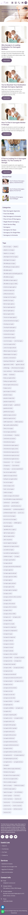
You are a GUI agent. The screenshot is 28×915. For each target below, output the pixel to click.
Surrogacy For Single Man (12, 232)
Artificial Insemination (9, 293)
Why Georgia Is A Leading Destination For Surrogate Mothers (10, 47)
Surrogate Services (18, 761)
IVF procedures (15, 465)
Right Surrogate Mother (9, 536)
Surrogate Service (8, 761)
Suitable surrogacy (8, 556)
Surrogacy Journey (8, 660)
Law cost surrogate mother (10, 472)
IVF (12, 462)
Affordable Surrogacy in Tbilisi (10, 283)
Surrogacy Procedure (18, 667)
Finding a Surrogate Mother (10, 381)
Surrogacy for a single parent (10, 630)
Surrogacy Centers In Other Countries (12, 596)
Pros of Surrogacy (8, 522)
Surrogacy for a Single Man (10, 627)
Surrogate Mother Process (10, 735)
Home (3, 15)
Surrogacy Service (19, 681)
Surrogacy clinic (7, 600)
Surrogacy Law (17, 660)
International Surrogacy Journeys (11, 455)
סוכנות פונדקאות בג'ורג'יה (17, 802)
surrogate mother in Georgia (10, 728)
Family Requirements (18, 371)
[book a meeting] (12, 2)
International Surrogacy (9, 442)
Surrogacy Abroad (8, 563)
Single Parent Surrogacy (11, 222)
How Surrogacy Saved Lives (10, 431)
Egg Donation (20, 361)
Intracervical (7, 462)
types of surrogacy (8, 792)
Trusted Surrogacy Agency (10, 788)
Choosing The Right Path (9, 330)
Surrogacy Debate (8, 620)
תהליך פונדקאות (7, 812)
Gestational (17, 404)
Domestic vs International (10, 357)
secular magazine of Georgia (10, 543)
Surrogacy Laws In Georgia (9, 664)
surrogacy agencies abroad (10, 573)
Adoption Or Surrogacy (9, 250)
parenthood (6, 505)
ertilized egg (6, 367)
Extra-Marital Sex (8, 371)
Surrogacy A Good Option (9, 559)
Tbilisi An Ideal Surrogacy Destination (12, 768)
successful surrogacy (9, 549)
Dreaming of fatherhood (9, 361)
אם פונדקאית (17, 795)
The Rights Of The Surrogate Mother (11, 775)
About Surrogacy (7, 246)
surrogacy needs (7, 667)
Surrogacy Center (8, 593)
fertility (5, 374)
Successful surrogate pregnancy (11, 553)
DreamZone (14, 913)
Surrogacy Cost (7, 617)
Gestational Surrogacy (9, 411)
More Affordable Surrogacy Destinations (13, 499)
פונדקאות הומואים (7, 809)
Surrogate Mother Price (9, 731)
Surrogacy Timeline (8, 701)
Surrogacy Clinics (8, 610)
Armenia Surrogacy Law (9, 290)
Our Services (5, 849)
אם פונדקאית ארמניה (8, 798)
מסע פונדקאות (7, 802)
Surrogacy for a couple (9, 623)
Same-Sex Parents (8, 539)
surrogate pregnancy (19, 755)
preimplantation (7, 509)
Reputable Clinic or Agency (10, 529)
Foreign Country (7, 388)
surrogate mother (18, 718)
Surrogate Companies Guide (10, 714)
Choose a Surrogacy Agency (10, 317)
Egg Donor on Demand (7, 869)
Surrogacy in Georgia (8, 650)
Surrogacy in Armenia (11, 235)
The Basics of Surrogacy (9, 772)
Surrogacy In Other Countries (10, 654)
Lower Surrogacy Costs (9, 485)
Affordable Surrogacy (8, 276)
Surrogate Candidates (9, 708)
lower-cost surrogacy (9, 489)
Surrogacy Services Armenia (10, 687)
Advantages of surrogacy (9, 260)
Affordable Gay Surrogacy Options (11, 266)
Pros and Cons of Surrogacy (10, 519)
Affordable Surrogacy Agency (10, 280)
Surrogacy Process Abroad (10, 674)
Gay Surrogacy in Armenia (12, 216)
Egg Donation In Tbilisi (9, 364)
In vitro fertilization (8, 435)
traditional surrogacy (19, 785)
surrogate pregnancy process (10, 758)
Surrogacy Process (8, 671)
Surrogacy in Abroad (8, 640)
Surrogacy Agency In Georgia (10, 590)
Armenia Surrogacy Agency (10, 287)
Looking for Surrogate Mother (10, 479)
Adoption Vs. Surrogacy (9, 253)
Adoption (16, 246)
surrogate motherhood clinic (10, 741)
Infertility (17, 435)
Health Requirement (8, 421)
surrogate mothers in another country (12, 751)
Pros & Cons (21, 512)
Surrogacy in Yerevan (19, 657)
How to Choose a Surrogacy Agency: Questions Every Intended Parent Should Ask (17, 182)
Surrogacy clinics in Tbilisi (10, 613)
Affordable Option (8, 270)
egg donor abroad (20, 364)
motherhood (7, 502)
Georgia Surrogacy (8, 394)
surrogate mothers (8, 748)
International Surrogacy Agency (11, 445)
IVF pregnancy (7, 465)
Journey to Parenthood (17, 468)
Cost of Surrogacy (18, 340)
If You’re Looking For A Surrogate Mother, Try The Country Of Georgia (13, 161)
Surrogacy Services (8, 684)
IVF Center (17, 462)
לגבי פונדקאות (18, 798)
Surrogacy (7, 227)
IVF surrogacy (7, 468)
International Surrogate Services (11, 458)
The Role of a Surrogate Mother (11, 778)
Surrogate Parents (8, 755)
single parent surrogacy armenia (11, 546)
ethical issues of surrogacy (17, 367)
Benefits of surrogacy (9, 300)
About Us (4, 846)
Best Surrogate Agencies (12, 211)
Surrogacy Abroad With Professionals (12, 566)
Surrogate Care (19, 708)
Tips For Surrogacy (8, 785)
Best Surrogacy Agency (9, 303)
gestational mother (8, 408)
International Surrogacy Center (11, 448)
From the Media (9, 214)
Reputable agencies (8, 526)
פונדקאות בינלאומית (17, 805)
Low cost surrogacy (8, 482)
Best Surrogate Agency (9, 310)
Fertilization (12, 374)
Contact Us (5, 855)
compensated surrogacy (9, 337)
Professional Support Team (10, 512)
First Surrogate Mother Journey (11, 384)
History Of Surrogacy (8, 428)
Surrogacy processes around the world (13, 677)
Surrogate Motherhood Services (11, 745)
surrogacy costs (16, 617)
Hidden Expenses (19, 421)
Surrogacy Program (8, 681)
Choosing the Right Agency (10, 327)
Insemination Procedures (9, 438)
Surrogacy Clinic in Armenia (10, 607)
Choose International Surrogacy (11, 320)
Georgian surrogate (8, 404)
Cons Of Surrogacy (8, 340)
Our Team (4, 852)
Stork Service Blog (9, 224)
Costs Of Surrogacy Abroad (10, 347)
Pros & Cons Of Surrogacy (12, 219)
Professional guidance (18, 509)
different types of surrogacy (10, 351)
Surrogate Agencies (8, 704)
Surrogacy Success (8, 691)
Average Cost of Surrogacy (10, 297)
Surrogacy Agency (8, 580)
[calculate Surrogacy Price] (15, 2)
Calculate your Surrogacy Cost (9, 866)
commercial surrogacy (9, 334)
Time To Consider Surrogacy (10, 782)
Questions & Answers (7, 863)
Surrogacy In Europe (8, 647)
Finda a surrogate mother (9, 378)
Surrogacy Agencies (8, 569)
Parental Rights (15, 502)
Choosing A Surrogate (8, 324)
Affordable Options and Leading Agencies (13, 273)
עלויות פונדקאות (7, 805)
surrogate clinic (7, 711)
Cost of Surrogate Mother (9, 344)
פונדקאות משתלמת (18, 809)
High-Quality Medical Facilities (11, 425)
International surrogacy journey (11, 452)
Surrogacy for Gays (10, 230)
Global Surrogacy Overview (10, 415)
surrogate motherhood (9, 738)
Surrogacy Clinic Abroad (9, 603)
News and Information (7, 872)
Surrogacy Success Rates (9, 697)
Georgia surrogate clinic (9, 401)
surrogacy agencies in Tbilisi (10, 576)
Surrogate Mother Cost (9, 721)
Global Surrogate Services (9, 418)
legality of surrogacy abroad (10, 475)
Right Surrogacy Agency (9, 532)
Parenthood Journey (16, 505)
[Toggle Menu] (26, 2)
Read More (7, 60)
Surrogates (6, 765)
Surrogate (17, 701)
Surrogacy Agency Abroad (9, 583)
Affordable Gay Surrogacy (9, 263)
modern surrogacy (8, 492)
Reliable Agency (17, 522)
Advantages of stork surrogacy (11, 256)
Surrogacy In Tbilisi (8, 657)
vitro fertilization (18, 792)
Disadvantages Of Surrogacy (10, 354)
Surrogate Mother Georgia (9, 724)
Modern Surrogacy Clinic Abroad (11, 495)
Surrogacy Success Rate (9, 694)
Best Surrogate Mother (9, 314)
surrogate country (8, 718)
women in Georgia (8, 795)
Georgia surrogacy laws (9, 398)
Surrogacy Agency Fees (9, 586)
